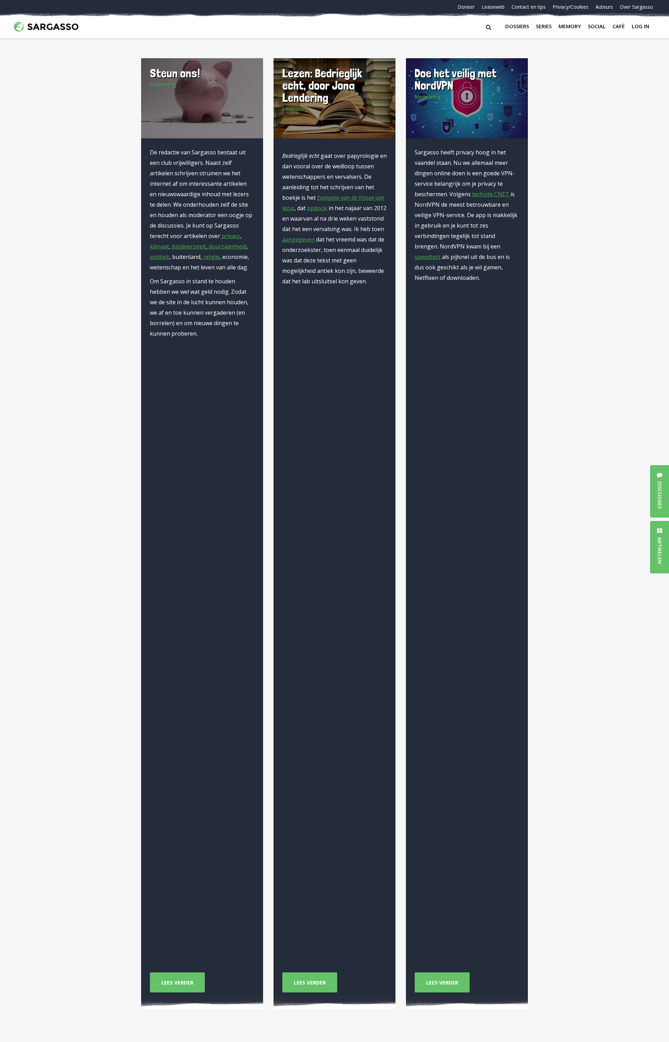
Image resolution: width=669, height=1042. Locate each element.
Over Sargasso (636, 6)
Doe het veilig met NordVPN (456, 79)
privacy (230, 236)
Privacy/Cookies (571, 6)
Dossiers (517, 26)
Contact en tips (529, 6)
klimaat (159, 246)
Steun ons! (175, 73)
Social (597, 26)
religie (211, 257)
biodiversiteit (188, 246)
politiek (159, 257)
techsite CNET (490, 194)
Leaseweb (493, 6)
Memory (570, 26)
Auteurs (604, 6)
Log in (640, 26)
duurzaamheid (226, 246)
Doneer (466, 6)
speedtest (427, 257)
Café (619, 26)
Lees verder (177, 982)
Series (544, 26)
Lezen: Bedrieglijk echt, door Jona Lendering (322, 85)
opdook (317, 208)
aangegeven (298, 239)
